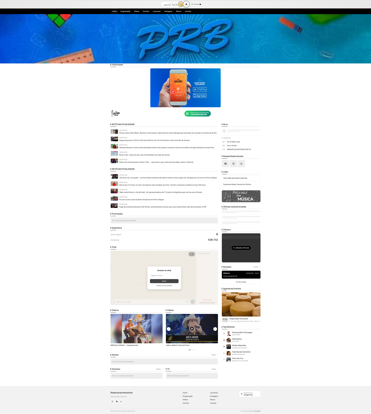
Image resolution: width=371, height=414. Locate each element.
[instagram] (233, 163)
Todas (213, 355)
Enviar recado (241, 282)
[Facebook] (117, 401)
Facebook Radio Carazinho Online (237, 184)
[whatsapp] (241, 163)
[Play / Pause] (186, 4)
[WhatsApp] (121, 401)
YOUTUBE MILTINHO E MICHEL (235, 178)
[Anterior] (3, 39)
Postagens (168, 11)
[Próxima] (368, 39)
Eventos (146, 11)
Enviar (256, 267)
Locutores (157, 11)
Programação (125, 11)
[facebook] (225, 163)
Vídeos (136, 11)
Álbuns (178, 11)
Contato (188, 11)
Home (114, 11)
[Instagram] (112, 401)
